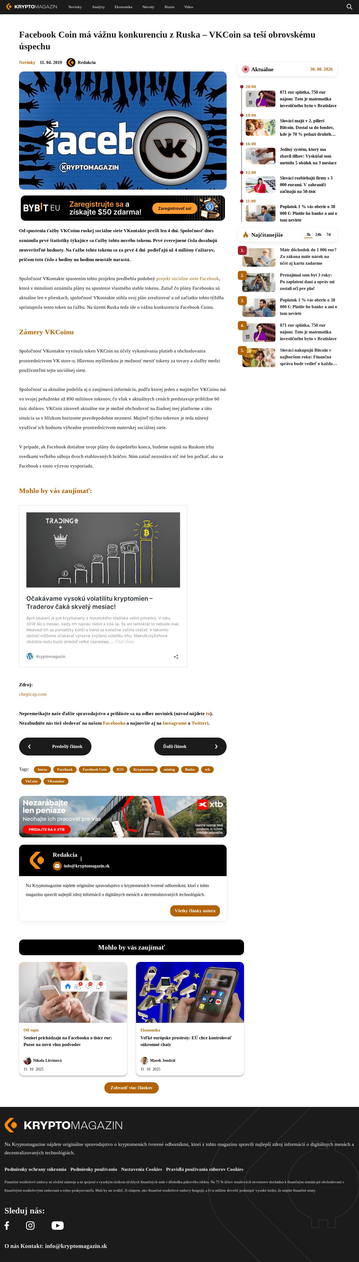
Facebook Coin (95, 769)
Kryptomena (144, 769)
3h (308, 234)
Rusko (190, 769)
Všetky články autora (195, 910)
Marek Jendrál (162, 1060)
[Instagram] (30, 1226)
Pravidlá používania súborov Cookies (204, 1169)
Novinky (27, 62)
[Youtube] (58, 1226)
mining (169, 769)
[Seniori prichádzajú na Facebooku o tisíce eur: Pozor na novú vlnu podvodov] (73, 993)
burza (42, 769)
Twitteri (200, 723)
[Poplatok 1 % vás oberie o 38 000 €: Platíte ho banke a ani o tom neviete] (260, 214)
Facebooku (114, 723)
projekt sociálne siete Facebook (187, 278)
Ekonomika (150, 1030)
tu (208, 713)
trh (207, 769)
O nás (11, 1246)
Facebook (65, 769)
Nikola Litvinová (47, 1060)
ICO (120, 769)
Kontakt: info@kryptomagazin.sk (63, 1246)
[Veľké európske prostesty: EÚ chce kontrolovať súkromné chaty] (190, 993)
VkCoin (31, 781)
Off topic (31, 1030)
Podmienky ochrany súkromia (35, 1169)
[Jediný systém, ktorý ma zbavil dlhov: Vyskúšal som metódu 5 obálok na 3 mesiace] (260, 157)
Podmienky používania (93, 1169)
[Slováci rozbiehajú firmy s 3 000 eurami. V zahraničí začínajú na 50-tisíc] (260, 185)
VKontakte (56, 781)
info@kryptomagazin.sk (87, 865)
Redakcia (87, 62)
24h (318, 234)
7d (328, 234)
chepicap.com (33, 694)
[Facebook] (6, 1226)
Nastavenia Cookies (141, 1169)
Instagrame (175, 723)
